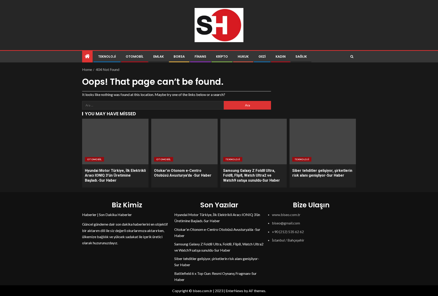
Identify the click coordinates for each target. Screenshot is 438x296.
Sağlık (301, 56)
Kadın (281, 56)
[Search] (352, 56)
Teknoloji (107, 56)
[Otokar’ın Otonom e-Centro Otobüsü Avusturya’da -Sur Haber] (184, 141)
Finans (200, 56)
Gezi (262, 56)
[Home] (87, 56)
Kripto (222, 56)
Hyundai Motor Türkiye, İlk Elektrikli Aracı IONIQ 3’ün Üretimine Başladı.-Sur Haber (115, 175)
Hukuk (243, 56)
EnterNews (234, 290)
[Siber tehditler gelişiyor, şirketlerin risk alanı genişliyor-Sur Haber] (322, 141)
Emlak (158, 56)
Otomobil (134, 56)
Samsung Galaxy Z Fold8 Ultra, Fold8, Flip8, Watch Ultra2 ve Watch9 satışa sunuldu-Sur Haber (251, 175)
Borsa (179, 56)
